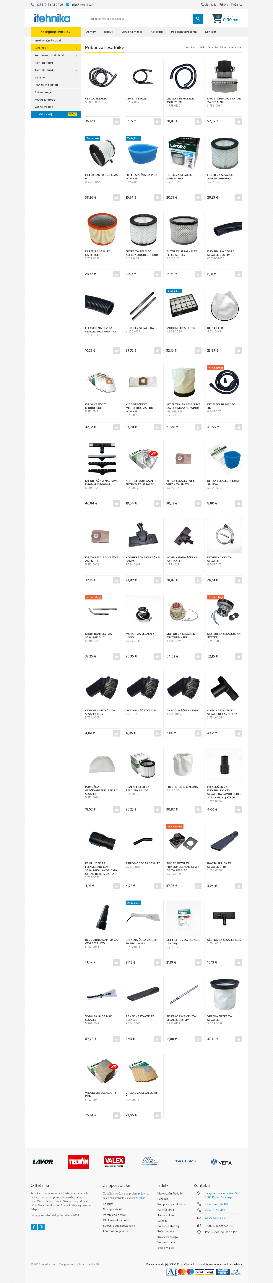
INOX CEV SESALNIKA (140, 328)
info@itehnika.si (82, 5)
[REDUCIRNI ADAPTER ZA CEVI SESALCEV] (102, 918)
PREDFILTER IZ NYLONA (182, 787)
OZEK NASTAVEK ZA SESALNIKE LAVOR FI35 (222, 712)
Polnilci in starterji (46, 84)
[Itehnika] (52, 18)
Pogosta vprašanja (184, 31)
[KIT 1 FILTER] (224, 306)
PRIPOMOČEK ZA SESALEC (143, 863)
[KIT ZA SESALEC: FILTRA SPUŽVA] (224, 459)
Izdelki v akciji (43, 114)
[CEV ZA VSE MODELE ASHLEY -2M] (183, 76)
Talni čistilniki (44, 70)
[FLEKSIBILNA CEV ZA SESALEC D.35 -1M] (224, 229)
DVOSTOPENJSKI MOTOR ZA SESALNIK (224, 100)
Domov (91, 31)
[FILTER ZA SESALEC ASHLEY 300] (183, 153)
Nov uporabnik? (112, 1209)
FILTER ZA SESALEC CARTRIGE (97, 253)
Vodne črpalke (44, 106)
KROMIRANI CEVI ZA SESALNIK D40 (98, 635)
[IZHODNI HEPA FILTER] (183, 306)
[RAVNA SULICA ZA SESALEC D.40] (224, 841)
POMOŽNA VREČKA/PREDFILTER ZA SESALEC (101, 790)
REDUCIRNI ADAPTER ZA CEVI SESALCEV (101, 941)
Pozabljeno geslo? (114, 1215)
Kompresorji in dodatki (49, 55)
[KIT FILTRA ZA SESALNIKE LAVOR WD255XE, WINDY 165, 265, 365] (183, 382)
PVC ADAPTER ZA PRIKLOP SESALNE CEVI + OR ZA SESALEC (182, 866)
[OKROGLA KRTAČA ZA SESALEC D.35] (102, 688)
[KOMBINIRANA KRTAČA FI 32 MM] (143, 535)
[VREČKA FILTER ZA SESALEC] (224, 994)
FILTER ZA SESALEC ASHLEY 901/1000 (220, 176)
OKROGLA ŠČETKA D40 (182, 710)
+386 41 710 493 (214, 1210)
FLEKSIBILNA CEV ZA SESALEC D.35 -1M (220, 253)
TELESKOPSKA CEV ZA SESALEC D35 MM (181, 1018)
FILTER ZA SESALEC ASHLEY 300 (179, 176)
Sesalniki (40, 47)
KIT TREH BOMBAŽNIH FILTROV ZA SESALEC (141, 482)
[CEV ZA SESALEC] (102, 76)
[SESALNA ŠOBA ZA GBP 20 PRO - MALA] (143, 918)
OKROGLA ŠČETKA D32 (141, 710)
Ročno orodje (43, 92)
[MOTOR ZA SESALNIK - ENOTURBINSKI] (183, 612)
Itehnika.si (190, 47)
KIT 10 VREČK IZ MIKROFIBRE (95, 406)
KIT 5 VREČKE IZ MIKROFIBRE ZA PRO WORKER (139, 408)
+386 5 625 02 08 (216, 1204)
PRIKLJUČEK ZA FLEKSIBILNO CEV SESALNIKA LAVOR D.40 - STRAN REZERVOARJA (102, 868)
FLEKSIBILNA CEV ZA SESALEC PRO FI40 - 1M (100, 329)
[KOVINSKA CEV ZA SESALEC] (224, 535)
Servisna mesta (131, 31)
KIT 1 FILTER (215, 328)
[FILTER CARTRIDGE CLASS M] (102, 153)
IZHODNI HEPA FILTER (180, 328)
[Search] (198, 19)
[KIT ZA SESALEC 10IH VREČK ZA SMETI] (183, 459)
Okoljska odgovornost (117, 1220)
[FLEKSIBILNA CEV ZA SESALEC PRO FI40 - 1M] (102, 306)
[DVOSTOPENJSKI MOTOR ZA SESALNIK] (224, 76)
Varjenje (40, 77)
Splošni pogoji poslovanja (119, 1225)
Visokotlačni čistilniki (48, 40)
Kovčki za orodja (45, 99)
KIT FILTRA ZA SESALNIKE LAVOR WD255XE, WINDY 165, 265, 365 (183, 408)
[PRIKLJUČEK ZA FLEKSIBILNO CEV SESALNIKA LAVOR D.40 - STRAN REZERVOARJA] (102, 841)
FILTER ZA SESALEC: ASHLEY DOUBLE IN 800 (142, 253)
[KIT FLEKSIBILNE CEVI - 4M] (224, 382)
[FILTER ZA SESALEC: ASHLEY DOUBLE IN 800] (143, 229)
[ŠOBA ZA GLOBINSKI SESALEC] (102, 994)
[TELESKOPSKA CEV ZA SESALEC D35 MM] (183, 994)
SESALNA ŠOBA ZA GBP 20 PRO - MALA (141, 941)
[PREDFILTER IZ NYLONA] (183, 765)
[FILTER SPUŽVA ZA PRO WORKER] (143, 153)
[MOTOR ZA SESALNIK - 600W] (143, 612)
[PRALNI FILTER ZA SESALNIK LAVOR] (143, 765)
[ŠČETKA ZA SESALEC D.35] (224, 918)
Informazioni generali (116, 1231)
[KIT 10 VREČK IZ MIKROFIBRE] (102, 382)
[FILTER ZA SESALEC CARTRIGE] (102, 229)
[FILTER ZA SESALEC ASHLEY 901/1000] (224, 153)
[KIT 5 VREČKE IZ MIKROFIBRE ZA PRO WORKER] (143, 382)
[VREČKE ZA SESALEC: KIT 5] (143, 1071)
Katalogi (157, 31)
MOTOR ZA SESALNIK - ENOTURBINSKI (181, 635)
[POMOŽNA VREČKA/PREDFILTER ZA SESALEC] (102, 765)
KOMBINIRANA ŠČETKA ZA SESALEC (181, 559)
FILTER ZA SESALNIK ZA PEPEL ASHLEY (182, 253)
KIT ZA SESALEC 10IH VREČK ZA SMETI (180, 482)
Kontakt (210, 31)
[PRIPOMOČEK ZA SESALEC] (143, 841)
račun (142, 1198)
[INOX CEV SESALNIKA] (143, 306)
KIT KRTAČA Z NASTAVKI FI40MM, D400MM (101, 482)
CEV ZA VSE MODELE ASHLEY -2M (180, 100)
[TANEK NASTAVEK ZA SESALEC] (143, 994)
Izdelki (108, 31)
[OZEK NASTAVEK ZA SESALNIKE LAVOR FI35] (224, 688)
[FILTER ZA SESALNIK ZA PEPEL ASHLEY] (183, 229)
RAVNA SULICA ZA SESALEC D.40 (219, 865)
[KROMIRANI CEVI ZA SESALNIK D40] (102, 612)
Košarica (108, 1204)
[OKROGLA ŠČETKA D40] (183, 688)
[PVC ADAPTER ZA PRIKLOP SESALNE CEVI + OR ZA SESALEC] (183, 841)
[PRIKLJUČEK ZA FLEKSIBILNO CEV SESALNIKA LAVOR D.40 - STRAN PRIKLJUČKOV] (224, 765)
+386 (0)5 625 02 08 (50, 5)
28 (97, 1264)
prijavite (143, 1193)
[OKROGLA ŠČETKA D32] (143, 688)
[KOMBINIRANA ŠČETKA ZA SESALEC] (183, 535)
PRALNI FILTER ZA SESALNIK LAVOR (137, 788)
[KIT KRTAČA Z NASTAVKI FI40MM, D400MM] (102, 459)
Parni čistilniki (44, 62)
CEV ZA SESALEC (96, 98)
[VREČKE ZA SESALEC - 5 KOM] (102, 1071)
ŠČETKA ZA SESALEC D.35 (224, 940)
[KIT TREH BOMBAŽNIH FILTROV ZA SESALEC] (143, 459)
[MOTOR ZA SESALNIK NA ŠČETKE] (224, 612)
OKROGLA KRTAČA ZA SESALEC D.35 (100, 712)
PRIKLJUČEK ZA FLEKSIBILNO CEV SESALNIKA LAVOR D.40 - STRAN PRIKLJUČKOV (224, 792)
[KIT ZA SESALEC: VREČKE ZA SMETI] (102, 535)
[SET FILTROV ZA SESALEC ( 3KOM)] (183, 918)
